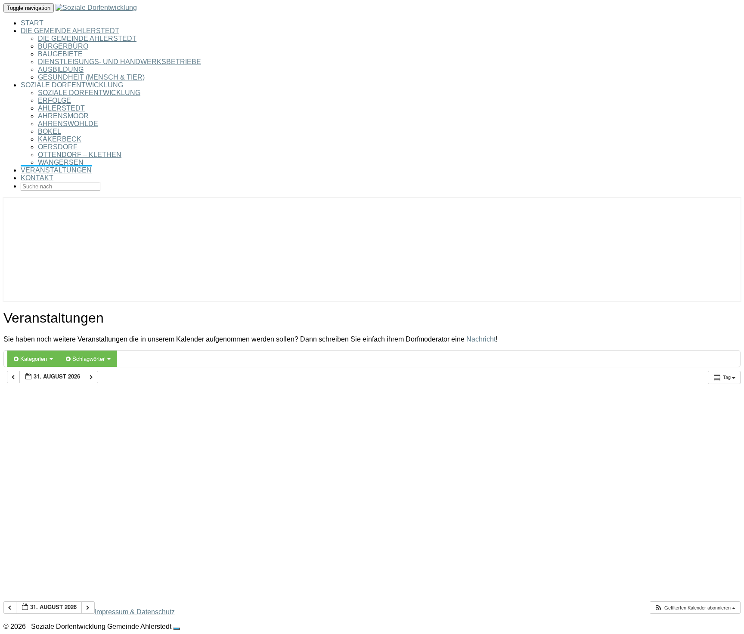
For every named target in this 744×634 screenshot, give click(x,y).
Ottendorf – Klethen (79, 154)
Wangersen (61, 162)
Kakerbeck (59, 139)
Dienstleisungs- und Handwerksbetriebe (119, 61)
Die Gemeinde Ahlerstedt (70, 30)
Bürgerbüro (63, 46)
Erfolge (54, 100)
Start (32, 23)
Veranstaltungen (56, 170)
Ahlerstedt (61, 108)
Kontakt (37, 178)
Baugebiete (60, 54)
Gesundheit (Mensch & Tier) (91, 77)
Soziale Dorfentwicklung (72, 85)
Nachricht (481, 339)
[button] (695, 607)
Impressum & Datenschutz (135, 612)
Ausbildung (61, 69)
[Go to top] (176, 629)
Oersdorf (58, 147)
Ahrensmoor (63, 116)
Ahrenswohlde (68, 123)
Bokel (49, 131)
